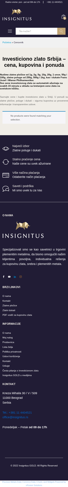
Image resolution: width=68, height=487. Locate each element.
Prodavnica (8, 342)
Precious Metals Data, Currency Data (18, 482)
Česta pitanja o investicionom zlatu (20, 370)
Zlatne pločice (9, 305)
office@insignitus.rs (15, 417)
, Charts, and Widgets (45, 482)
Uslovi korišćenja (11, 356)
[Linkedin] (15, 277)
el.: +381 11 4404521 (18, 412)
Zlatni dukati (8, 310)
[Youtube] (9, 277)
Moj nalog (7, 337)
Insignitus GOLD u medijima (17, 375)
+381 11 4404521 (55, 2)
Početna (6, 42)
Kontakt (6, 300)
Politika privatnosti (11, 351)
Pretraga (61, 31)
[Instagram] (21, 277)
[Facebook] (3, 277)
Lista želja (7, 347)
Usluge (6, 365)
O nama (6, 296)
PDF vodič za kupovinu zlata (17, 315)
